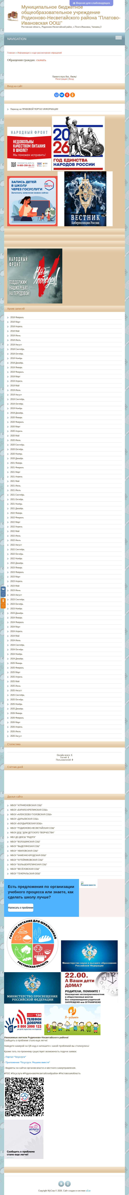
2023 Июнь (15, 590)
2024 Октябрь (16, 649)
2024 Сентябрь (17, 645)
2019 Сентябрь (17, 399)
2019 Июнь (15, 390)
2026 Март (15, 722)
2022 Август (16, 545)
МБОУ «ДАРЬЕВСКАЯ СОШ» (24, 819)
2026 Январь (16, 713)
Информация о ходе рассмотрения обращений (39, 53)
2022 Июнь (15, 536)
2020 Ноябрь (16, 454)
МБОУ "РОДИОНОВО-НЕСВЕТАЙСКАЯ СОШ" (32, 828)
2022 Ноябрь (16, 558)
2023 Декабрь (16, 613)
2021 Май (14, 481)
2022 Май (14, 531)
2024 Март (15, 627)
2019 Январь (16, 367)
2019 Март (15, 376)
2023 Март (15, 577)
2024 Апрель (16, 631)
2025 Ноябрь (16, 704)
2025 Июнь (15, 686)
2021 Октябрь (16, 499)
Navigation (16, 39)
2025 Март (15, 672)
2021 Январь (16, 463)
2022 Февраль (17, 517)
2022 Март (15, 522)
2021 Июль (15, 490)
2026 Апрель (16, 727)
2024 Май (14, 636)
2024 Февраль (17, 622)
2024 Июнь (15, 640)
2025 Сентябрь (17, 695)
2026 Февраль (17, 718)
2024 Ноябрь (16, 654)
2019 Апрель (16, 381)
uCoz (88, 1191)
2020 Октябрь (16, 449)
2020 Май (14, 435)
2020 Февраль (17, 422)
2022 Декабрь (16, 563)
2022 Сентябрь (17, 549)
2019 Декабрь (16, 413)
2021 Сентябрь (17, 495)
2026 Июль (15, 731)
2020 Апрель (16, 431)
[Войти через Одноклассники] (72, 95)
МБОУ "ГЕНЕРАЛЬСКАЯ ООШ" (25, 873)
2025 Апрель (16, 677)
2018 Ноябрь (16, 358)
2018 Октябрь (16, 354)
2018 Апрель (16, 326)
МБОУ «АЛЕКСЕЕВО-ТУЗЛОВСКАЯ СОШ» (31, 814)
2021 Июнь (15, 486)
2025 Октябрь (16, 699)
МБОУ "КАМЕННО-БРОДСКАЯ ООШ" (28, 855)
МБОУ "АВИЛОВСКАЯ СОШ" (24, 851)
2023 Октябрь (16, 604)
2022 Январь (16, 513)
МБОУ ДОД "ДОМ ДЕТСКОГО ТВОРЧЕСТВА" (32, 832)
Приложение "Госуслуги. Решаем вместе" (28, 1062)
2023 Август (16, 595)
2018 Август (16, 344)
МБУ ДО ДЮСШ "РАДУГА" (23, 837)
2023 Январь (16, 567)
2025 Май (14, 681)
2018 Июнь (15, 335)
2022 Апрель (16, 526)
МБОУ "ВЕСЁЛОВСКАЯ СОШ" (25, 869)
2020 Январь (16, 417)
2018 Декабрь (16, 363)
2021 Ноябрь (16, 504)
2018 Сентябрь (17, 349)
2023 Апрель (16, 581)
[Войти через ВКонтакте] (61, 95)
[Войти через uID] (56, 95)
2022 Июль (15, 540)
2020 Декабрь (16, 458)
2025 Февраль (17, 668)
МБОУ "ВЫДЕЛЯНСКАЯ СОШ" (25, 846)
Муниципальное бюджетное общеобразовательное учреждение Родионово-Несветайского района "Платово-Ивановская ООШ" (70, 15)
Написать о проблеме (20, 907)
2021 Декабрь (16, 508)
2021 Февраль (17, 467)
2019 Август (16, 395)
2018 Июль (15, 340)
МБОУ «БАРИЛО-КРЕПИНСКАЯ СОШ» (29, 810)
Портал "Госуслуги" (16, 1056)
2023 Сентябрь (17, 599)
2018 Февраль (17, 317)
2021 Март (15, 472)
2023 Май (14, 586)
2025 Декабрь (16, 708)
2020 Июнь (15, 440)
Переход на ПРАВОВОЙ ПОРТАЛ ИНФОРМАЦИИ (34, 109)
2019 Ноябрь (16, 408)
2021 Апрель (16, 476)
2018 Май (14, 331)
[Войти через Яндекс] (67, 95)
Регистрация (61, 79)
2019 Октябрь (16, 404)
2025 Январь (16, 663)
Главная (11, 53)
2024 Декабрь (16, 658)
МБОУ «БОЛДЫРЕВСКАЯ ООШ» (26, 823)
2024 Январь (16, 617)
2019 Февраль (17, 372)
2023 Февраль (17, 572)
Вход (71, 79)
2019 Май (14, 385)
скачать (41, 60)
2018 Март (15, 322)
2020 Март (15, 426)
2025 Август (16, 690)
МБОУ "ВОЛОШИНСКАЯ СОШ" (25, 842)
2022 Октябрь (16, 554)
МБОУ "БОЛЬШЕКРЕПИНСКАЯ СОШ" (28, 864)
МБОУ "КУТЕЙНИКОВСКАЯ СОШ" (26, 860)
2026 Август (16, 736)
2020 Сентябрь (17, 445)
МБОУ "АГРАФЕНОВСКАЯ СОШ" (26, 805)
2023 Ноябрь (16, 608)
